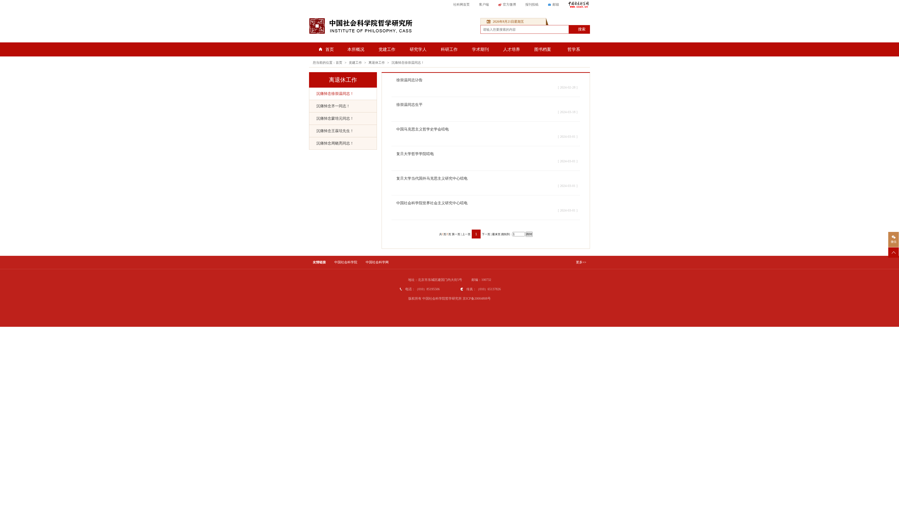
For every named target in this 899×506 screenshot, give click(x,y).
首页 (329, 49)
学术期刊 (480, 49)
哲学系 (573, 49)
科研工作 (449, 49)
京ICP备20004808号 (477, 298)
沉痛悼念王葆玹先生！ (335, 131)
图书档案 (542, 49)
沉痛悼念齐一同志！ (333, 106)
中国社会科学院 (345, 262)
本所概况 (355, 49)
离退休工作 (376, 62)
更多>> (581, 262)
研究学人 (418, 49)
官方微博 (509, 4)
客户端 (484, 4)
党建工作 (387, 49)
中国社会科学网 (377, 262)
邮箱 (556, 4)
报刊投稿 (531, 4)
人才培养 (511, 49)
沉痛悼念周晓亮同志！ (335, 143)
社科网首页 (461, 4)
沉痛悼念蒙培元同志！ (335, 118)
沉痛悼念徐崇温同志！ (407, 62)
